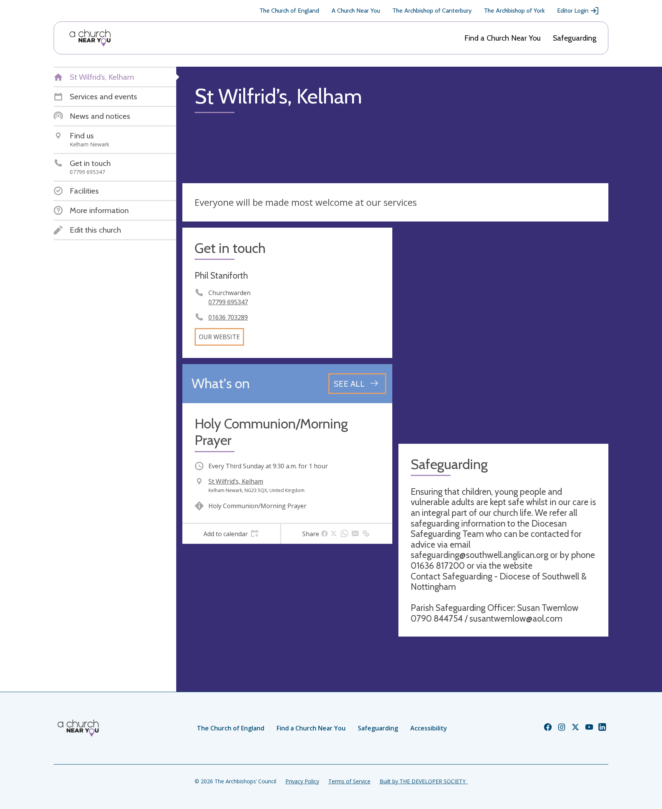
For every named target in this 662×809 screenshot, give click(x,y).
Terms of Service (349, 781)
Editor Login (572, 10)
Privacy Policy (302, 781)
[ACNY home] (90, 38)
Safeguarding (574, 38)
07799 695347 (228, 302)
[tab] (231, 534)
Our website (219, 337)
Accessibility (428, 728)
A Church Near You (355, 10)
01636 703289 (228, 317)
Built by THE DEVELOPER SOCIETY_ (424, 781)
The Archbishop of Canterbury (432, 10)
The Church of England (289, 10)
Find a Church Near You (502, 38)
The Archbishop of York (514, 10)
